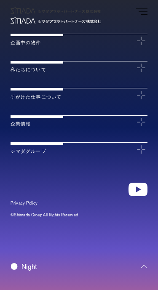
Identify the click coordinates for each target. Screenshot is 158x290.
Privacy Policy (24, 203)
